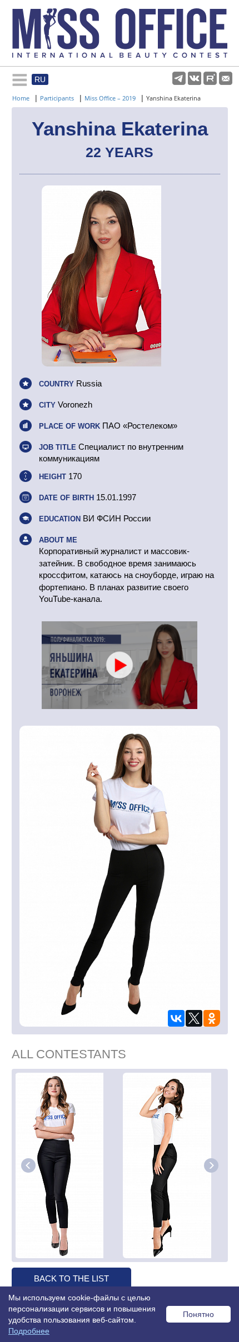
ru (40, 79)
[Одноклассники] (211, 1018)
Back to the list (71, 1278)
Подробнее (28, 1330)
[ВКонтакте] (176, 1018)
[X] (194, 1018)
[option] (67, 1165)
